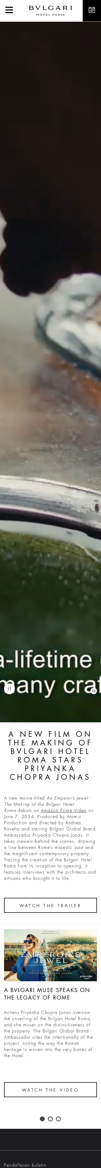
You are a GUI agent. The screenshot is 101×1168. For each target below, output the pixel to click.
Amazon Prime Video (64, 810)
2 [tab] (50, 1119)
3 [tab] (58, 1119)
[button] (9, 10)
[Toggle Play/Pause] (9, 688)
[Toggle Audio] (93, 691)
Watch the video (50, 1090)
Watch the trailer (50, 906)
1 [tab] (42, 1119)
